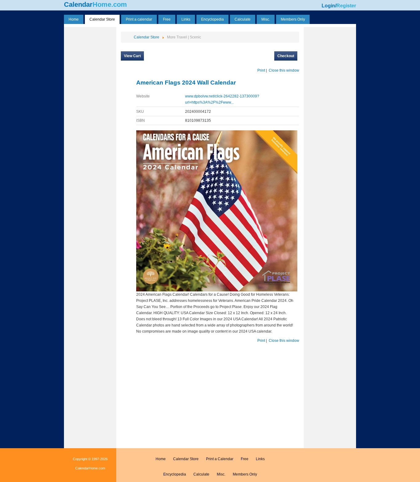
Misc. (221, 474)
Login (328, 5)
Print (261, 70)
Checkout (285, 56)
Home (161, 459)
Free (244, 459)
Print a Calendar (219, 459)
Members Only (245, 474)
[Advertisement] (90, 121)
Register (346, 5)
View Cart (132, 56)
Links (260, 459)
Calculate (201, 474)
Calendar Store (186, 459)
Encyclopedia (174, 474)
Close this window (284, 70)
